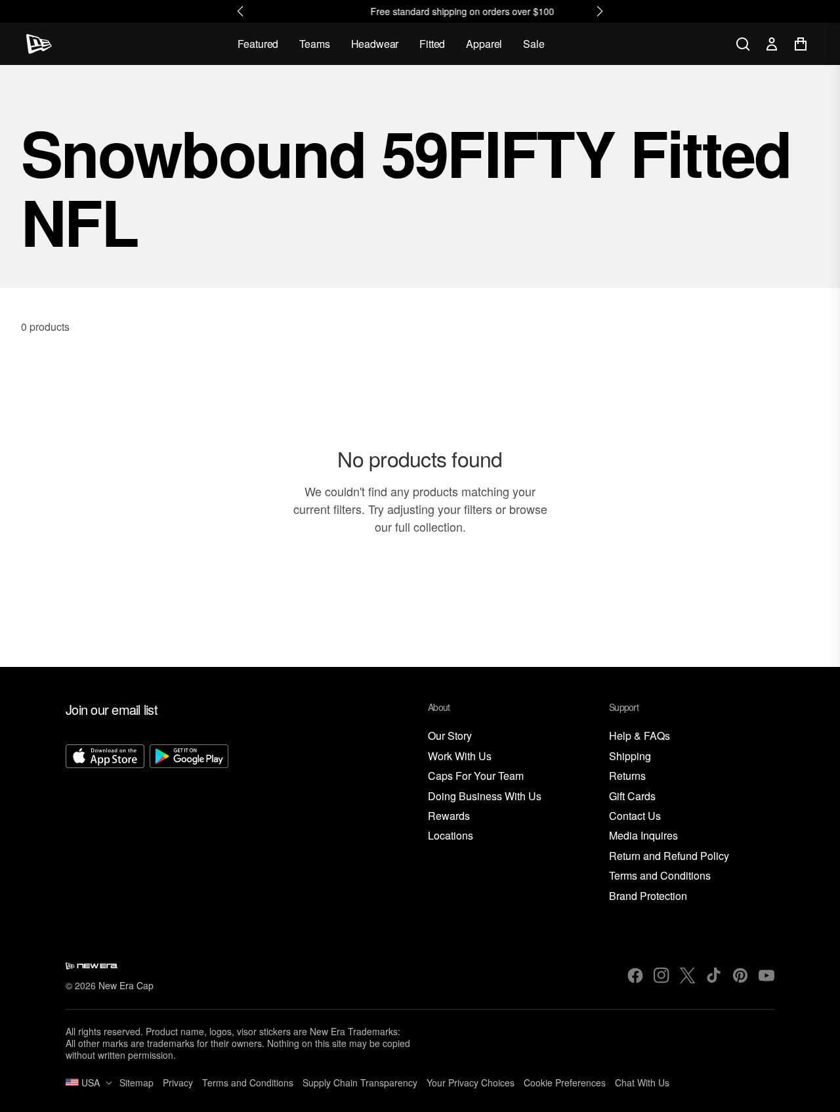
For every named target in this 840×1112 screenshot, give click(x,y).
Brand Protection (648, 896)
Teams (314, 43)
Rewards (449, 816)
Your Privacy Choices (470, 1082)
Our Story (450, 736)
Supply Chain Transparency (360, 1082)
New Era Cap (126, 985)
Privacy (178, 1082)
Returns (627, 776)
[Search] (743, 44)
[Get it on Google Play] (189, 823)
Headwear (375, 43)
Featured (258, 43)
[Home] (39, 44)
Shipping (630, 756)
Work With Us (460, 756)
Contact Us (635, 816)
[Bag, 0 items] (801, 44)
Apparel (484, 43)
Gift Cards (632, 796)
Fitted (432, 43)
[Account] (772, 44)
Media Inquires (643, 836)
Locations (450, 836)
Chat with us (642, 1082)
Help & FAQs (639, 736)
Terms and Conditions (660, 876)
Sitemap (136, 1082)
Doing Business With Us (484, 796)
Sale (533, 43)
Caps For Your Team (476, 776)
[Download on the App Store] (105, 823)
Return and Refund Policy (669, 856)
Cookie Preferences (565, 1082)
